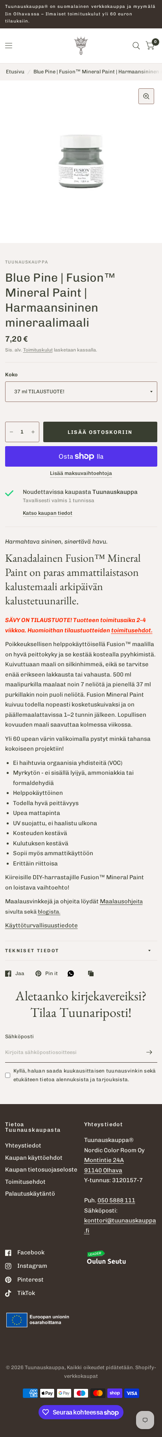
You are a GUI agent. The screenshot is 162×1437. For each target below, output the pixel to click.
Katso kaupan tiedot (47, 513)
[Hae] (136, 45)
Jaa (19, 973)
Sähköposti (19, 1036)
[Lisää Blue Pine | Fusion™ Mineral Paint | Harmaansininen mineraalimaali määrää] (33, 432)
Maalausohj (116, 901)
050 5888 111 (116, 1200)
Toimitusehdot (25, 1181)
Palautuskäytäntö (30, 1193)
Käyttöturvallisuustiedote (41, 925)
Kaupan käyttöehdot (34, 1157)
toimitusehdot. (132, 630)
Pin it (51, 973)
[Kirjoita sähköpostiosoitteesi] (149, 1052)
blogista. (49, 911)
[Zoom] (146, 96)
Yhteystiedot (23, 1145)
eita (138, 901)
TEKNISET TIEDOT (32, 950)
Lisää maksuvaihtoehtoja (81, 473)
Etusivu (15, 72)
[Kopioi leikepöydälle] (93, 973)
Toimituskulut (38, 350)
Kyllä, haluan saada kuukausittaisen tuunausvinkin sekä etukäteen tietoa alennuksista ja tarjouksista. (84, 1075)
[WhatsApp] (73, 973)
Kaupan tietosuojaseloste (41, 1169)
